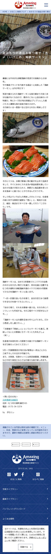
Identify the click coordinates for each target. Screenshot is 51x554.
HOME (5, 12)
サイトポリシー (9, 544)
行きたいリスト (13, 533)
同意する (24, 547)
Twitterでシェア (16, 444)
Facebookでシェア (27, 444)
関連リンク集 (8, 548)
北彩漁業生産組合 (10, 400)
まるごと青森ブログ (18, 12)
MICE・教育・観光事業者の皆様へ (17, 539)
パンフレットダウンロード (14, 508)
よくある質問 (8, 518)
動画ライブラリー (10, 499)
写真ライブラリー (10, 489)
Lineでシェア (37, 444)
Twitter (16, 474)
